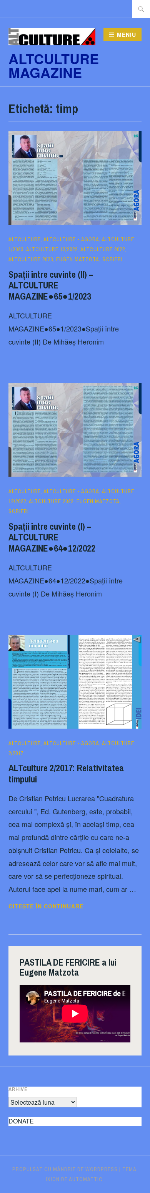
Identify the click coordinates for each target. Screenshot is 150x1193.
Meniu (126, 34)
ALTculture (24, 239)
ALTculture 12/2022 (52, 249)
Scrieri (112, 259)
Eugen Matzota (77, 259)
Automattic (86, 1179)
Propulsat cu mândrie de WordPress (65, 1169)
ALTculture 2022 (102, 249)
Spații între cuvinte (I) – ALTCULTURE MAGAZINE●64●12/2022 (51, 537)
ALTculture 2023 (30, 259)
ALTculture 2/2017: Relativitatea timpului (66, 773)
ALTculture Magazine (53, 65)
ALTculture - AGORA (71, 239)
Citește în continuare (69, 906)
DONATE (21, 1121)
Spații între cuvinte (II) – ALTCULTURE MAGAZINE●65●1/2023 (50, 285)
